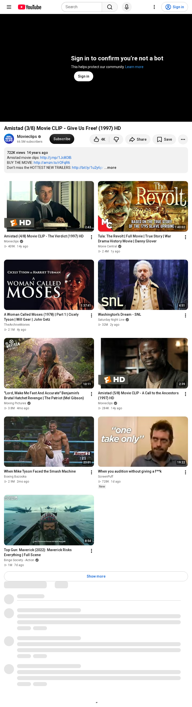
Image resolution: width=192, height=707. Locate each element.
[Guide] (9, 7)
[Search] (110, 7)
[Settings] (154, 7)
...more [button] (110, 168)
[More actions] (183, 139)
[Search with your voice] (127, 7)
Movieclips (27, 136)
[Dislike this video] (116, 139)
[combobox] (83, 7)
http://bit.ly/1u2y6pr (88, 168)
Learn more (134, 67)
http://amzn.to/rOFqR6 (52, 163)
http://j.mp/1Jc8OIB (56, 158)
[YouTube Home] (29, 7)
